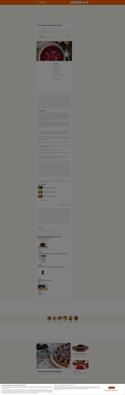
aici (44, 391)
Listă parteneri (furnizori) (57, 389)
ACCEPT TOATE (111, 387)
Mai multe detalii (6, 388)
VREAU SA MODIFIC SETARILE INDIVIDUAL (111, 390)
